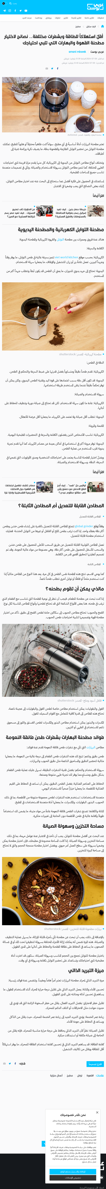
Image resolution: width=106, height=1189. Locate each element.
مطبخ (70, 1075)
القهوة (90, 1075)
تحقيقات (100, 18)
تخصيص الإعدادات (73, 1177)
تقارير (66, 18)
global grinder (84, 526)
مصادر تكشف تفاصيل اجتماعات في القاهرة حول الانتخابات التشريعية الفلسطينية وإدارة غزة (19, 489)
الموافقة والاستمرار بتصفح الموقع (72, 1171)
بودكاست (38, 18)
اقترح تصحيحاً (95, 1064)
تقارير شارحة (76, 18)
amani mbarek (77, 51)
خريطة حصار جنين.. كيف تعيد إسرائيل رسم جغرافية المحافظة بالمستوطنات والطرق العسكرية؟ (70, 213)
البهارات (91, 747)
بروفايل (49, 18)
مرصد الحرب (27, 18)
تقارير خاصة (89, 18)
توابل (79, 1075)
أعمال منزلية (56, 1075)
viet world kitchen (66, 257)
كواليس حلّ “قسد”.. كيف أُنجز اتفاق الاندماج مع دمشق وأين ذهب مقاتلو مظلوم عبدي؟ (71, 489)
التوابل (60, 239)
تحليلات (57, 18)
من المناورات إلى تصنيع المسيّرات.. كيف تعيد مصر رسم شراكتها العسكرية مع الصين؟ (19, 213)
